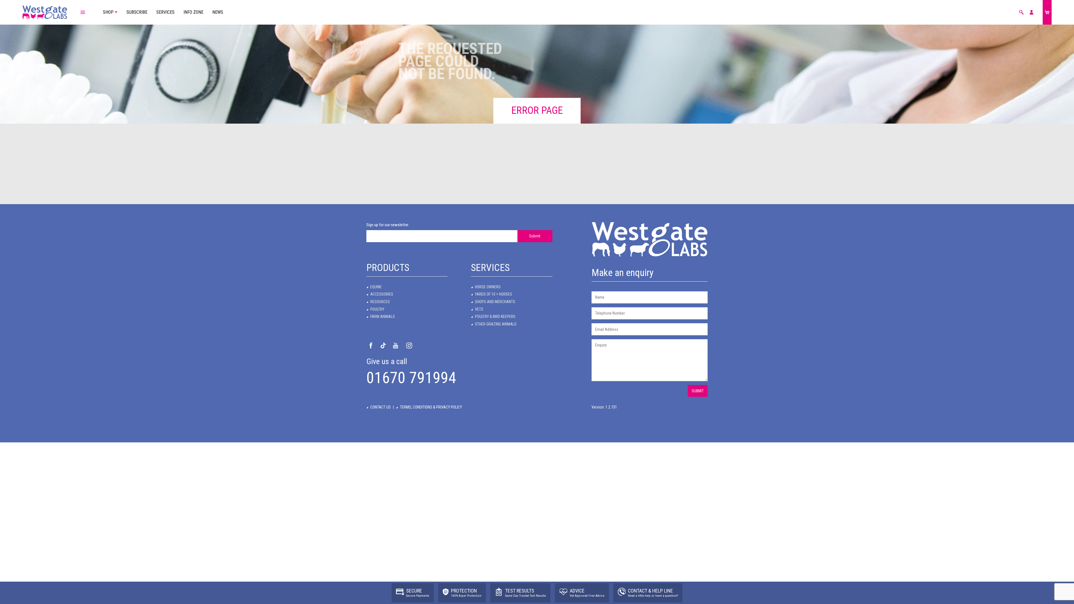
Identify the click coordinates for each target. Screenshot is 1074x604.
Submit (534, 236)
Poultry (377, 309)
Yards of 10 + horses (493, 294)
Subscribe (136, 12)
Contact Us (380, 407)
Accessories (381, 294)
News (217, 12)
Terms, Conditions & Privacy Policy (431, 407)
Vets (479, 309)
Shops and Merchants (495, 301)
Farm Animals (382, 316)
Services (165, 12)
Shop (108, 12)
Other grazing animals (496, 324)
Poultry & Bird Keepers (495, 316)
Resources (380, 301)
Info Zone (193, 12)
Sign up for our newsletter (387, 224)
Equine (376, 287)
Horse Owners (488, 287)
